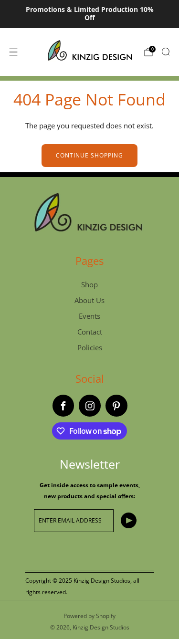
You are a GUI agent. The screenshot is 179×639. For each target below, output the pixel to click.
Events (89, 316)
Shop (89, 284)
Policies (89, 347)
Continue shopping (89, 155)
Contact (89, 331)
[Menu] (13, 52)
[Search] (165, 51)
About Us (89, 300)
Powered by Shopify (89, 616)
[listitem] (89, 14)
